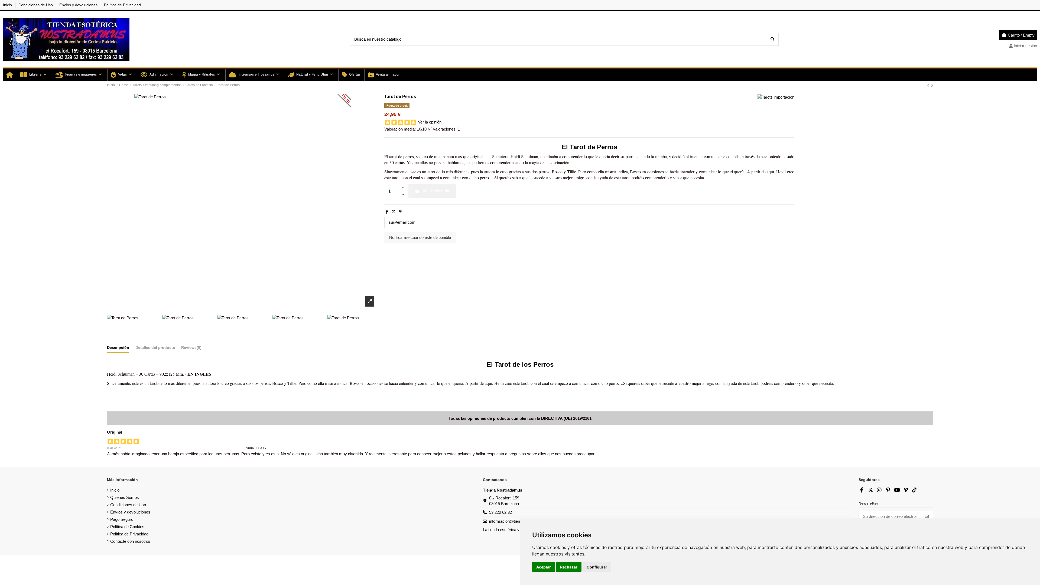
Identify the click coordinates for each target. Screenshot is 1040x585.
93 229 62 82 (500, 512)
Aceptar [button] (543, 567)
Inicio (8, 5)
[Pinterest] (400, 211)
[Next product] (932, 85)
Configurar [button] (597, 567)
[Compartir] (387, 211)
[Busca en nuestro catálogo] (772, 39)
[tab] (191, 348)
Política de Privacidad (122, 5)
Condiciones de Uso (36, 5)
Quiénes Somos (124, 497)
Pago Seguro (121, 519)
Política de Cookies (127, 526)
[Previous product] (929, 85)
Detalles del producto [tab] (155, 347)
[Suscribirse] (927, 516)
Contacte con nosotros (130, 541)
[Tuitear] (394, 211)
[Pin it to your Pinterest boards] (343, 102)
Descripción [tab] (118, 347)
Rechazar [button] (568, 567)
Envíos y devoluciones (79, 5)
